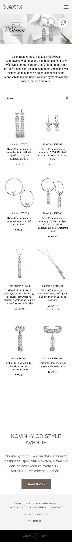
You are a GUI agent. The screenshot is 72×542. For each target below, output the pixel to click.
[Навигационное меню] (66, 7)
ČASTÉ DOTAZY (22, 503)
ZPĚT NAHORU (34, 521)
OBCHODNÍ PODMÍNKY (45, 503)
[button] (36, 484)
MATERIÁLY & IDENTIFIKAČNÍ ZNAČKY (28, 507)
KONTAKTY (57, 507)
